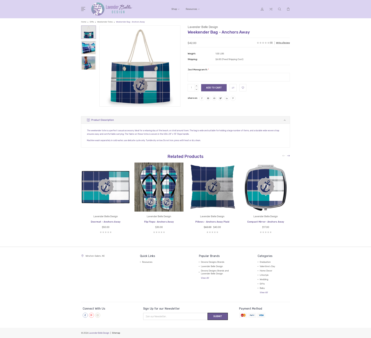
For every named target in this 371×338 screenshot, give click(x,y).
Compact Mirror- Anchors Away (265, 221)
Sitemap (116, 333)
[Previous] (283, 156)
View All (205, 278)
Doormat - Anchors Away (106, 221)
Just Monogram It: (198, 69)
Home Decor (266, 270)
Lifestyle (264, 275)
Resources (191, 9)
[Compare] (270, 11)
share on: (193, 98)
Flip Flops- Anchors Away (159, 221)
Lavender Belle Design (212, 266)
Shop (174, 9)
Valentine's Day (267, 266)
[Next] (288, 156)
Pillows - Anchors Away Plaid (212, 221)
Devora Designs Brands (212, 262)
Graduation (265, 262)
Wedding (264, 279)
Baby (262, 288)
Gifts (262, 283)
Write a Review (283, 43)
